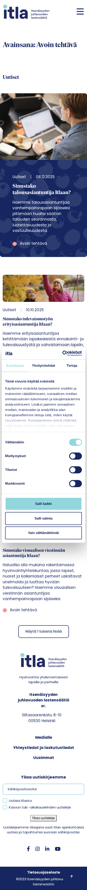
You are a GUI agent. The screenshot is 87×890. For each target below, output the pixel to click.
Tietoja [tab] (71, 365)
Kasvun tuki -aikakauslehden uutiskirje (40, 807)
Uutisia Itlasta (20, 800)
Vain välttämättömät (43, 533)
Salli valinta (43, 518)
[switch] (75, 456)
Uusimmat (43, 757)
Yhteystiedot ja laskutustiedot (43, 747)
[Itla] (26, 11)
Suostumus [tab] (15, 365)
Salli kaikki (43, 504)
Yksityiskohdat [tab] (43, 365)
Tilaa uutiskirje (43, 818)
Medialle (43, 737)
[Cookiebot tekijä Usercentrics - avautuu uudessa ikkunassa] (62, 353)
